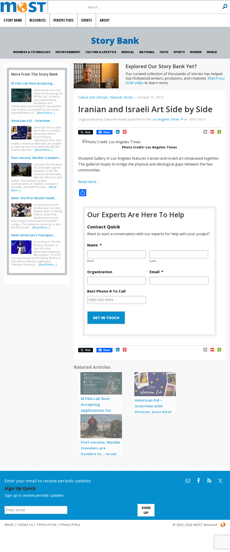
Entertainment (67, 52)
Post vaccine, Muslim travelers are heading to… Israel (100, 448)
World (212, 52)
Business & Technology (31, 52)
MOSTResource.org (24, 6)
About (8, 524)
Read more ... (88, 181)
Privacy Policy (70, 524)
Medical (128, 52)
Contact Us (25, 524)
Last (153, 261)
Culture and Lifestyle (93, 97)
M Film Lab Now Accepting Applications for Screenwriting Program (96, 410)
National (147, 52)
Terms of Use (47, 524)
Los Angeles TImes (165, 119)
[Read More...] (46, 113)
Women (195, 52)
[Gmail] (210, 132)
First (90, 261)
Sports (179, 52)
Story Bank (115, 40)
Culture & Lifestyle (101, 52)
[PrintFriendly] (217, 132)
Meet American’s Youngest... (33, 235)
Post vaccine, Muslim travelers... (36, 158)
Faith (164, 52)
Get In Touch (106, 317)
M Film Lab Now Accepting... (33, 83)
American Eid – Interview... (31, 120)
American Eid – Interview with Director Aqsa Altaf (153, 406)
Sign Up (146, 510)
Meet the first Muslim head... (34, 198)
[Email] (203, 132)
